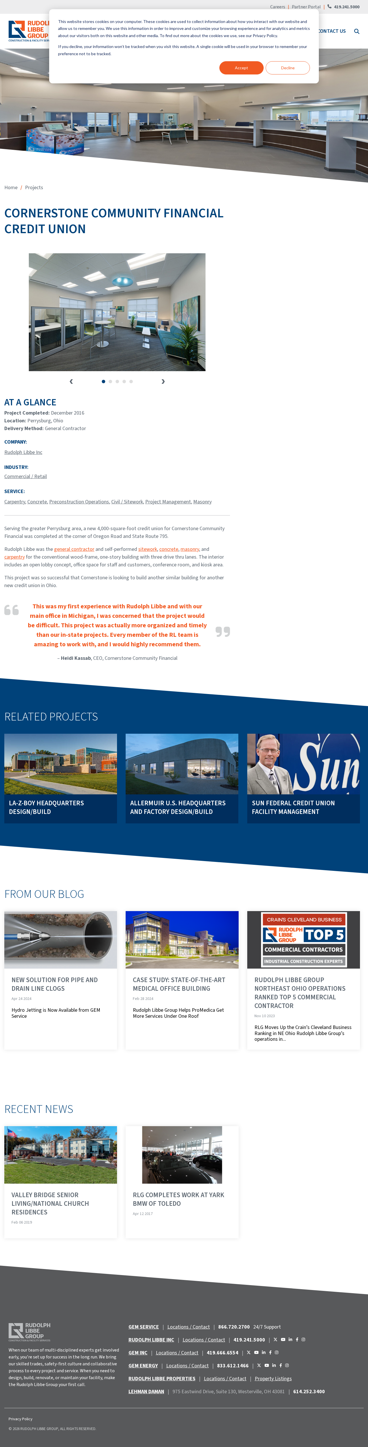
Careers (278, 7)
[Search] (356, 31)
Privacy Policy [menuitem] (20, 1419)
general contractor (74, 549)
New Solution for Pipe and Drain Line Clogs (55, 984)
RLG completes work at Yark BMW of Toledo (178, 1199)
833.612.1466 (233, 1365)
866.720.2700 (234, 1327)
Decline (288, 67)
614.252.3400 (309, 1391)
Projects (34, 187)
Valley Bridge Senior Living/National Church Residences (50, 1203)
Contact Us (331, 31)
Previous (71, 381)
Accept (241, 67)
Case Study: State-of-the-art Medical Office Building (179, 984)
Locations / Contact (188, 1327)
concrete (168, 549)
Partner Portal (306, 7)
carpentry (14, 557)
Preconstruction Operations (79, 501)
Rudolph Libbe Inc (23, 452)
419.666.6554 (222, 1352)
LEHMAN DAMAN (146, 1391)
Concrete (37, 501)
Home (11, 187)
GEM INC (138, 1352)
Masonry (202, 501)
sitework (147, 549)
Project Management (168, 501)
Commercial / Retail (25, 476)
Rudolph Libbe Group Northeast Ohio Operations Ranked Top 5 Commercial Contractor (300, 993)
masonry (190, 549)
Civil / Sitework (127, 501)
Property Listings (273, 1378)
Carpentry (14, 501)
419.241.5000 (346, 7)
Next (163, 381)
